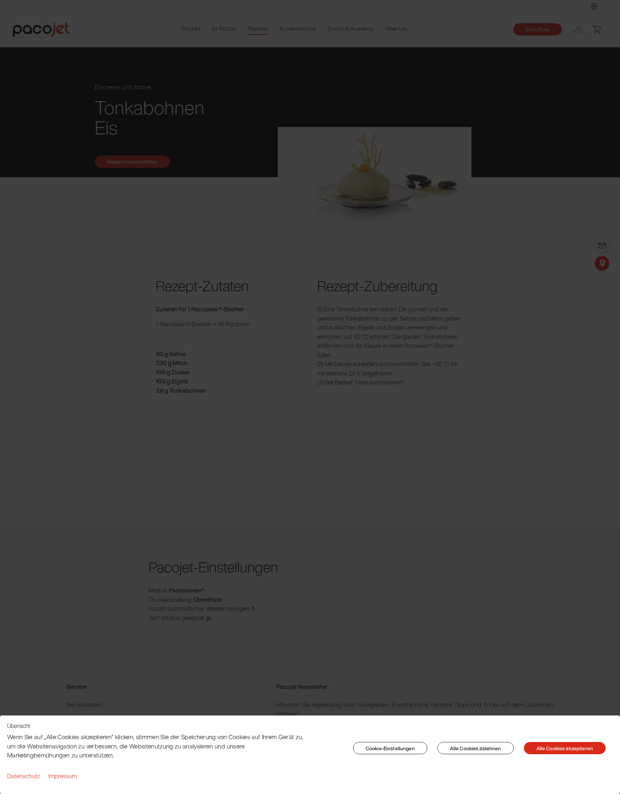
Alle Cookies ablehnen (475, 748)
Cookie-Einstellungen (390, 748)
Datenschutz (23, 775)
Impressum (62, 775)
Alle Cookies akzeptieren (564, 748)
